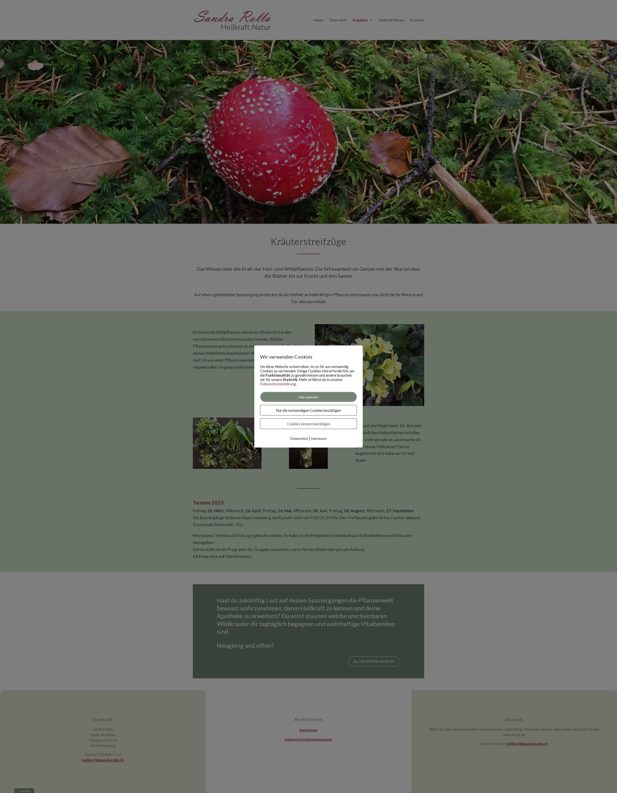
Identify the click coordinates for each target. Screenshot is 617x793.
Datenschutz (299, 438)
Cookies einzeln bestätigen (308, 423)
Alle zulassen (308, 397)
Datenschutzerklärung (278, 383)
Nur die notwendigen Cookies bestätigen (308, 410)
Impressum (319, 438)
